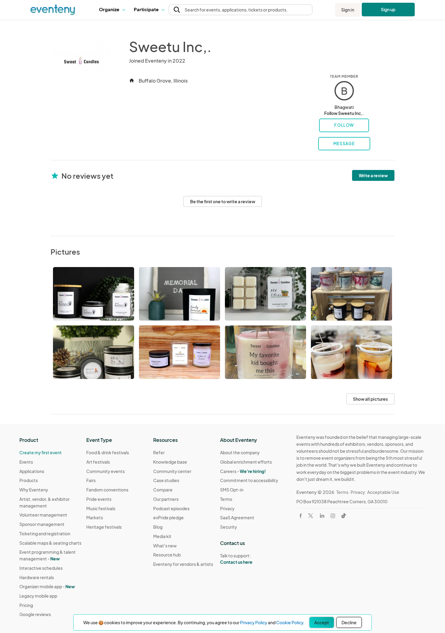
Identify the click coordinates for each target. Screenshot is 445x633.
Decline (349, 622)
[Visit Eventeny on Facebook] (300, 515)
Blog (158, 527)
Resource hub (167, 554)
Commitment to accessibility (249, 480)
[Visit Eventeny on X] (310, 516)
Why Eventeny (33, 489)
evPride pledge (168, 517)
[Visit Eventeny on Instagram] (332, 515)
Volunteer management (43, 514)
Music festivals (100, 508)
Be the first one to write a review (222, 201)
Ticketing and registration (44, 533)
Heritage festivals (104, 527)
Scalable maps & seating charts (50, 543)
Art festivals (98, 462)
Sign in (347, 9)
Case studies (166, 480)
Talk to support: (236, 559)
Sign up (388, 9)
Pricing (26, 605)
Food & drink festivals (107, 452)
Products (28, 480)
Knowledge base (170, 462)
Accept (321, 622)
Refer (159, 452)
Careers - (243, 471)
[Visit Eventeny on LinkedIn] (322, 515)
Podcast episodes (171, 508)
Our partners (166, 499)
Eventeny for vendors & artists (183, 564)
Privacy (227, 508)
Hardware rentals (36, 577)
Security (228, 527)
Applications (31, 471)
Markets (94, 517)
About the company (240, 452)
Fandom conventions (107, 489)
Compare (163, 489)
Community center (172, 471)
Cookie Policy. (290, 622)
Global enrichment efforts (246, 462)
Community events (105, 471)
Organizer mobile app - (47, 586)
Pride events (98, 499)
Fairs (91, 480)
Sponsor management (41, 524)
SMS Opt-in (231, 489)
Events (26, 462)
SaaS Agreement (237, 517)
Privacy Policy (253, 622)
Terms (226, 499)
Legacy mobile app (38, 596)
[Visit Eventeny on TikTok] (343, 515)
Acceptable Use (383, 492)
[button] (111, 9)
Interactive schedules (41, 568)
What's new (165, 545)
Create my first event (40, 452)
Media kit (162, 536)
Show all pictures (370, 399)
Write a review (373, 175)
